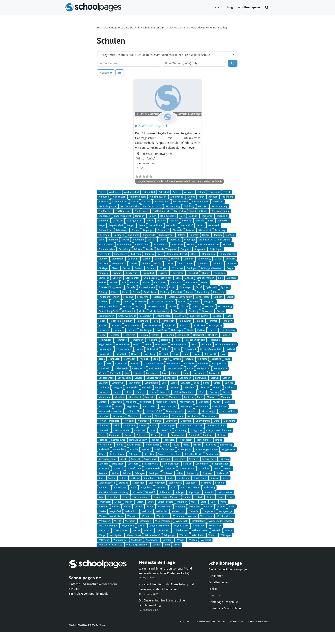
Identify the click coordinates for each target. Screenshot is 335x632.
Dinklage (103, 268)
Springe (214, 477)
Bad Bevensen (180, 201)
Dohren (127, 268)
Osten (153, 425)
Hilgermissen (105, 344)
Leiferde (229, 382)
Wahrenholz (131, 511)
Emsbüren (191, 282)
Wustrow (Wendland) (137, 544)
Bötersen (113, 239)
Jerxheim (202, 358)
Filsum (114, 292)
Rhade (218, 439)
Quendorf (194, 435)
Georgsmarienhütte (109, 306)
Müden (216, 401)
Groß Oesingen (106, 315)
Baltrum (193, 215)
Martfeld (149, 397)
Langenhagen (154, 377)
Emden (146, 282)
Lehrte (216, 382)
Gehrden (194, 301)
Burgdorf (185, 249)
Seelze (216, 468)
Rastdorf (221, 435)
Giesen (172, 306)
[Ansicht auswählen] (120, 72)
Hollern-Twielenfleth (210, 349)
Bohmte (194, 234)
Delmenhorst (119, 263)
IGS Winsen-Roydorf (151, 125)
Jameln (165, 358)
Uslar (193, 501)
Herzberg (152, 339)
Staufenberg (175, 482)
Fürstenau (158, 296)
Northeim (129, 420)
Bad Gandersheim (129, 206)
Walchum (147, 511)
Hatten (201, 330)
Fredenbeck (150, 292)
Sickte (179, 473)
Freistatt (177, 292)
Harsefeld (118, 330)
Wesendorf (145, 520)
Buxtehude (104, 253)
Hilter (148, 344)
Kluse (190, 368)
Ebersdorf (193, 272)
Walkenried (162, 511)
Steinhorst (104, 487)
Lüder (201, 392)
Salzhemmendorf (107, 458)
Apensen (213, 196)
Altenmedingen (138, 196)
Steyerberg (146, 487)
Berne (142, 225)
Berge (102, 225)
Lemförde (104, 387)
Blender (190, 230)
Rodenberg (226, 444)
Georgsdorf (209, 301)
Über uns (215, 595)
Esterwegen (185, 287)
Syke (101, 497)
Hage (228, 315)
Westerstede (198, 520)
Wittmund (104, 539)
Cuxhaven (133, 258)
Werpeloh (130, 520)
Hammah (213, 320)
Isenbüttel (114, 358)
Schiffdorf (133, 463)
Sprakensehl (200, 477)
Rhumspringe (134, 444)
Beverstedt (214, 225)
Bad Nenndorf (123, 211)
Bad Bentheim (161, 201)
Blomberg (220, 230)
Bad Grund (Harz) (152, 206)
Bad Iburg (189, 206)
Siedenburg (193, 473)
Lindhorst (230, 387)
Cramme (103, 258)
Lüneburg (214, 392)
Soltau (123, 477)
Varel (213, 501)
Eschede (130, 287)
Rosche (134, 449)
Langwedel (200, 377)
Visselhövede (164, 506)
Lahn (186, 373)
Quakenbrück (177, 435)
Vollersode (194, 506)
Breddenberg (124, 244)
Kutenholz (115, 373)
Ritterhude (210, 444)
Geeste (127, 301)
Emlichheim (160, 282)
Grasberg (193, 311)
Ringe (186, 444)
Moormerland (187, 401)
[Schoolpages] (93, 7)
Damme (175, 258)
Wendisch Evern (225, 516)
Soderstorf (222, 473)
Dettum (169, 263)
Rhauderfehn (105, 444)
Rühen (102, 454)
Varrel (223, 501)
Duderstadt (149, 272)
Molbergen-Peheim (166, 401)
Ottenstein (140, 430)
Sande (124, 458)
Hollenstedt (190, 349)
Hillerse (137, 344)
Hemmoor (121, 339)
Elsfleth (114, 282)
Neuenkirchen (219, 406)
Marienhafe (104, 397)
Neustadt (192, 411)
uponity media (98, 594)
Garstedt (103, 301)
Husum (196, 354)
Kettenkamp (173, 363)
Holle (177, 349)
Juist (109, 363)
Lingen (116, 392)
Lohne (128, 392)
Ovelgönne (196, 430)
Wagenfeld (115, 511)
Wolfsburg (136, 539)
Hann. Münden (153, 325)
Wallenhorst (178, 511)
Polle (163, 435)
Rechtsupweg (118, 439)
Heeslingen (129, 334)
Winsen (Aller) (134, 535)
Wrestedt (167, 539)
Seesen (227, 468)
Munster (229, 401)
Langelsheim (124, 377)
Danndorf (188, 258)
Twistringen (105, 501)
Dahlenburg (161, 258)
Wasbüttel (147, 516)
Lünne (226, 392)
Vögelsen (180, 506)
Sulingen (180, 492)
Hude (185, 354)
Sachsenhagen (117, 454)
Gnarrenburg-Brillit (108, 311)
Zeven (177, 544)
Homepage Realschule (223, 602)
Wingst (102, 535)
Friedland (128, 296)
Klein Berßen (155, 368)
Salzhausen (212, 454)
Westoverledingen (108, 525)
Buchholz (227, 244)
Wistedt (212, 535)
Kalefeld (135, 363)
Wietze (136, 530)
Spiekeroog (183, 477)
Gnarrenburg (225, 306)
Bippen (135, 230)
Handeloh (227, 320)
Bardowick (207, 215)
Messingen (116, 401)
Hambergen (168, 320)
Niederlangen (208, 411)
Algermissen (119, 196)
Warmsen (132, 516)
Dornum (151, 268)
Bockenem (104, 234)
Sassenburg (150, 458)
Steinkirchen (120, 487)
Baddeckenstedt (122, 215)
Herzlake (165, 339)
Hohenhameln (123, 349)
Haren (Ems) (215, 325)
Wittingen (226, 535)
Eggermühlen (132, 277)
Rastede (103, 439)
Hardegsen (199, 325)
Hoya (175, 354)
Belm (210, 220)
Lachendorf (152, 373)
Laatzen (138, 373)
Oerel (216, 420)
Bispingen (148, 230)
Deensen (230, 258)
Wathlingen (162, 516)
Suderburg (209, 487)
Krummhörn (220, 368)
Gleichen (209, 306)
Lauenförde (134, 382)
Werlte (117, 520)
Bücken (138, 249)
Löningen (140, 392)
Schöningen (202, 463)
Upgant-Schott (165, 501)
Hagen (102, 320)
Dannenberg (204, 258)
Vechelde (103, 506)
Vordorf (221, 506)
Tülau (220, 497)
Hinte (194, 344)
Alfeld (227, 192)
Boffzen (181, 234)
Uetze (151, 501)
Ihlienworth (210, 354)
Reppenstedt (185, 439)
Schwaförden (134, 468)
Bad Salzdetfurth (198, 211)
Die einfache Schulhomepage (228, 569)
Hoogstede (121, 354)
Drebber (117, 272)
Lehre (206, 382)
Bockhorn (119, 234)
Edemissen (219, 272)
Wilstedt (216, 530)
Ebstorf (206, 272)
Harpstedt (104, 330)
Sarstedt (135, 458)
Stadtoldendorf (157, 482)
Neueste (105, 72)
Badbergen (104, 215)
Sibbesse (167, 473)
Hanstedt (184, 325)
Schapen (193, 458)
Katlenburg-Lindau (153, 363)
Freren (189, 292)
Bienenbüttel (105, 230)
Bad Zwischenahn (220, 211)
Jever (227, 358)
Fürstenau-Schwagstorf (180, 296)
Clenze (194, 253)
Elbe (220, 277)
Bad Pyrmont (141, 211)
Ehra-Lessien (150, 277)
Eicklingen (166, 277)
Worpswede (152, 539)
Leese (174, 382)
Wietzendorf (163, 530)
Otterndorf (165, 430)
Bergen (130, 225)
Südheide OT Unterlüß (143, 492)
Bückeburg (124, 249)
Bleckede (177, 230)
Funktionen (216, 576)
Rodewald (104, 449)
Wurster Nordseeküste (110, 544)
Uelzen (139, 501)
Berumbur (171, 225)
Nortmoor (143, 420)
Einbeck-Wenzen (205, 277)
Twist (230, 497)
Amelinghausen (158, 196)
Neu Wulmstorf (168, 406)
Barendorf (222, 215)
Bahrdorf (139, 215)
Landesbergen (106, 377)
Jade (155, 358)
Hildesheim (215, 339)
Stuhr (173, 487)
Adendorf (164, 192)
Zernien (156, 544)
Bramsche (175, 239)
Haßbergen (177, 330)
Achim (102, 192)
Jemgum (189, 358)
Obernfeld (186, 420)
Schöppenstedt (220, 463)
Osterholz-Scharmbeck (190, 425)
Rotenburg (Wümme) (207, 449)
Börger (205, 234)
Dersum (146, 263)
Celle (160, 253)
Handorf (103, 325)
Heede (102, 334)
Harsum (132, 330)
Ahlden (201, 192)
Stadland (123, 482)
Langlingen (185, 377)
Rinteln (197, 444)
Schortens (104, 468)
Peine (154, 435)
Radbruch (208, 435)
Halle (155, 320)
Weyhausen (128, 525)
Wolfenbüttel (120, 539)
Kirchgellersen (219, 363)
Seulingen (154, 473)
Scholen (187, 463)
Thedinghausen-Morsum (166, 497)
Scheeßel (103, 463)
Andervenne (176, 196)
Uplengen (182, 501)
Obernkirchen (202, 420)
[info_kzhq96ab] (167, 121)
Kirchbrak (189, 363)
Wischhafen (198, 535)
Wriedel (180, 539)
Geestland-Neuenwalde (162, 301)
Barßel (150, 220)
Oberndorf (171, 420)
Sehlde (114, 473)
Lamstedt (214, 373)
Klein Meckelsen (174, 368)
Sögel (101, 477)
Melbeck (188, 397)
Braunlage (189, 239)
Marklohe (120, 397)
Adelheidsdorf (131, 192)
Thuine (186, 497)
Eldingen (231, 277)
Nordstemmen (209, 416)
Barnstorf (118, 220)
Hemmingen (105, 339)
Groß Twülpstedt (127, 315)
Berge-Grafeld (116, 225)
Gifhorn (184, 306)
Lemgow (117, 387)
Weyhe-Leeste (181, 525)
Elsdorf (102, 282)
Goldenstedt (128, 311)
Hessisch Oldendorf (194, 339)
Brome (190, 244)
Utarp (204, 501)
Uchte (118, 501)
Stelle (133, 487)
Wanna (102, 516)
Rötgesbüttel (228, 449)
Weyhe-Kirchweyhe (159, 525)
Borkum (217, 234)
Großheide (180, 315)
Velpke (127, 506)
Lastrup (215, 377)
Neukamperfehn (174, 411)
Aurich (134, 201)
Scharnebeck (209, 458)
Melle (200, 397)
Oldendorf (104, 425)
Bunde (149, 249)
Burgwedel (199, 249)
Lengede (146, 387)
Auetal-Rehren (119, 201)
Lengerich (160, 387)
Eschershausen (147, 287)
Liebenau (174, 387)
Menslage (212, 397)
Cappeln (149, 253)
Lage (164, 373)
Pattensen (141, 435)
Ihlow (223, 354)
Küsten (102, 373)
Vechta (115, 506)
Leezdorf (185, 382)
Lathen (226, 377)
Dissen (115, 268)
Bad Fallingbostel (107, 206)
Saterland (165, 458)
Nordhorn (192, 416)
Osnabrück (129, 425)
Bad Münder (105, 211)
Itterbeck (144, 358)
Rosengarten (184, 449)
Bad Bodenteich (200, 201)
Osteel (142, 425)
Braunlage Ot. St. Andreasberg (214, 239)
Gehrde (182, 301)
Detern (157, 263)
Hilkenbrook (122, 344)
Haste (190, 330)
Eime (178, 277)
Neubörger (186, 406)
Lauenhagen (151, 382)
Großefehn (145, 315)
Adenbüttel (149, 192)
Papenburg (115, 435)
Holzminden (105, 354)
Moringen (204, 401)
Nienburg (103, 416)
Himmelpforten (179, 344)
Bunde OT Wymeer (167, 249)
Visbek (150, 506)
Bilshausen (121, 230)
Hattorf (213, 330)
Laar (127, 373)
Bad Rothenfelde (161, 211)
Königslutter (203, 368)
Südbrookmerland (190, 487)
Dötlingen (192, 268)
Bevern (200, 225)
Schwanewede (152, 468)
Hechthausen (228, 330)
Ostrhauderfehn (121, 430)
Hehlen (155, 334)
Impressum (236, 621)
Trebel (210, 497)
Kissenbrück (138, 368)
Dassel (218, 258)
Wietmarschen (120, 530)
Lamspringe (199, 373)
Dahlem (147, 258)
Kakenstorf (121, 363)
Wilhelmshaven (200, 530)
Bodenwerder (166, 234)
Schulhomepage (249, 7)
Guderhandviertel (199, 315)
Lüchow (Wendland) (183, 392)
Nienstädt (133, 416)
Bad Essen (218, 201)
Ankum (191, 196)
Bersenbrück (155, 225)
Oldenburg (229, 420)
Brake (163, 239)
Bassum (174, 220)
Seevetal (103, 473)
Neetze (118, 406)
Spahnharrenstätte (153, 477)
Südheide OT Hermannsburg (113, 492)
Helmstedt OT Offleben (205, 334)
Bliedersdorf (204, 230)
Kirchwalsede (121, 368)
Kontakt (185, 621)
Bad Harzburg (172, 206)
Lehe (196, 382)
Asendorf (103, 201)
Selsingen (140, 473)
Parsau (128, 435)
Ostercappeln (168, 425)
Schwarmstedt (186, 468)
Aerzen (176, 192)
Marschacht (135, 397)
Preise (213, 589)
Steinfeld (219, 482)
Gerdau (127, 306)
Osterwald (104, 430)
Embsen (134, 282)
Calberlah (136, 253)
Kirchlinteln (104, 368)
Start (218, 7)
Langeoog (170, 377)
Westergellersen (163, 520)
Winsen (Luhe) (152, 535)
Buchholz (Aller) (107, 249)
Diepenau (217, 263)
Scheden (224, 458)
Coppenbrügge (227, 253)
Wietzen (148, 530)
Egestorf (117, 277)
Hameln (199, 320)
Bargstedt (104, 220)
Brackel (151, 239)
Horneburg (149, 354)
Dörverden (177, 268)
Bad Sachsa (180, 211)
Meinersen (174, 397)
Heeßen (144, 334)
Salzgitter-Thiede (193, 454)
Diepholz (231, 263)
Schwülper (203, 468)
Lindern (217, 387)
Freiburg (164, 292)
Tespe (126, 497)
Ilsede (102, 358)
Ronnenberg (119, 449)
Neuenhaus (202, 406)
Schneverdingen (170, 463)
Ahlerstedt (214, 192)
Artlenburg (227, 196)
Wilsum (229, 530)
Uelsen (128, 501)
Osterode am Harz (216, 425)
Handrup (116, 325)
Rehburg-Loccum (138, 439)
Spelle (171, 477)
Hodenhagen (105, 349)
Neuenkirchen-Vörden (110, 411)
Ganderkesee (202, 296)
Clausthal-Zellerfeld (177, 253)
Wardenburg (116, 516)
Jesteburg (216, 358)
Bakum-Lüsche (168, 215)
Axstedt (146, 201)
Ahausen (188, 192)
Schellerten (118, 463)
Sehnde (127, 473)
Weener (192, 516)
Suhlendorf (165, 492)
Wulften (193, 539)
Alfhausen (104, 196)
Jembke (177, 358)
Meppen (225, 397)
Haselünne (161, 330)
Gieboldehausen (156, 306)
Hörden (135, 354)
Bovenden (138, 239)
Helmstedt (183, 334)
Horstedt (164, 354)
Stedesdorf (191, 482)
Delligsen (103, 263)
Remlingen (169, 439)
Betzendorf (187, 225)
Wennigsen (104, 520)
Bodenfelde (149, 234)
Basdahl (161, 220)
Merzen (102, 401)
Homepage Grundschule (225, 608)
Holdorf (166, 349)
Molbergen (146, 401)
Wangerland (208, 511)
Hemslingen (137, 339)
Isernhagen (129, 358)
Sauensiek (180, 458)
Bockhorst (133, 234)
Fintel (125, 292)
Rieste (176, 444)
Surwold (208, 492)
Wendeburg (206, 516)
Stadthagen (138, 482)
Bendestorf (223, 220)
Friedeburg (219, 292)
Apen (201, 196)
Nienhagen (118, 416)
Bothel (125, 239)
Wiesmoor (104, 530)
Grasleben (207, 311)
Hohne (139, 349)
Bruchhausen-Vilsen (208, 244)
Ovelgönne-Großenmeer (219, 430)
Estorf (199, 287)
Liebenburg (189, 387)
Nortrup (157, 420)
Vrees (232, 506)
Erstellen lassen (219, 582)
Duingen (163, 272)
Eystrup (225, 287)
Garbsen (218, 296)
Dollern (138, 268)
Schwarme (169, 468)
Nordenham (161, 416)
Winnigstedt (116, 535)
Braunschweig (106, 244)
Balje (182, 215)
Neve (72, 624)
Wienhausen (215, 525)
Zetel (167, 544)
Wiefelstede (198, 525)
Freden (136, 292)
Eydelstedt (211, 287)
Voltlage (208, 506)
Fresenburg (203, 292)
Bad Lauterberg (219, 206)
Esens (162, 287)
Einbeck (189, 277)
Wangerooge (225, 511)
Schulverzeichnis (258, 621)
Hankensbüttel (133, 325)
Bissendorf (163, 230)
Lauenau (103, 382)
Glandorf (196, 306)
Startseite (102, 27)
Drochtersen (131, 272)
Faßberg (103, 292)
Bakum (152, 215)
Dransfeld (104, 272)
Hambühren (184, 320)
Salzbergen (134, 454)
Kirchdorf (203, 363)
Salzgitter (149, 454)
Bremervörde (160, 244)
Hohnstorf (152, 349)
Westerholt (182, 520)
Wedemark (178, 516)
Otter (152, 430)
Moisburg (131, 401)
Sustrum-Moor (225, 492)
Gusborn (217, 315)
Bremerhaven (142, 244)
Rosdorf (146, 449)
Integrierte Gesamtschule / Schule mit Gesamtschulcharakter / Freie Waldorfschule (159, 27)
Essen (172, 287)
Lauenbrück (118, 382)
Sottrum (135, 477)
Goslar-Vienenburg (160, 311)
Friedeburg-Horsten (109, 296)
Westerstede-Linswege (220, 520)
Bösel (101, 239)
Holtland (230, 349)
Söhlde (112, 477)
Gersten (139, 306)
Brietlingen (177, 244)
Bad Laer (202, 206)
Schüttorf (118, 468)
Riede (166, 444)
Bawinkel (186, 220)
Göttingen (179, 311)
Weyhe (141, 525)
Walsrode (193, 511)
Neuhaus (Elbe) (134, 411)
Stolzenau (161, 487)
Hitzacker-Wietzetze (225, 344)
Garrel (229, 296)
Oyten (102, 435)
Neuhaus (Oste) (154, 411)
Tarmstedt (113, 497)
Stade (226, 477)
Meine (161, 397)
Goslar (142, 311)
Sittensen (208, 473)
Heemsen (115, 334)
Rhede (119, 444)
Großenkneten (163, 315)
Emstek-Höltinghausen (110, 287)
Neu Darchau (149, 406)
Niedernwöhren (228, 411)
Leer (164, 382)
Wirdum (184, 535)
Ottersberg (181, 430)
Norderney (177, 416)
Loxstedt (164, 392)
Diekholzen (202, 263)
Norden (147, 416)
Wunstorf (206, 539)
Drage (230, 268)
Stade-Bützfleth (107, 482)
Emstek (205, 282)
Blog (230, 7)
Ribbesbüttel (152, 444)
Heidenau (169, 334)
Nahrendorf (105, 406)
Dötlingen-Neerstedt (211, 268)
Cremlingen (118, 258)
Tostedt (199, 497)
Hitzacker (206, 344)
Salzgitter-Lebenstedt (169, 454)
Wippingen (169, 535)
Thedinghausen (141, 497)
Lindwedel (104, 392)
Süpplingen (194, 492)
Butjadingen (216, 249)
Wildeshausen (180, 530)
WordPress (98, 624)
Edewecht (104, 277)
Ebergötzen (178, 272)
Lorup (153, 392)
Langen (139, 377)
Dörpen (163, 268)
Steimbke (206, 482)
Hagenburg (142, 320)
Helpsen (225, 334)
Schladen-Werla (150, 463)
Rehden (155, 439)
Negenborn (132, 406)
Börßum (230, 234)
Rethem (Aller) (203, 439)
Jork (101, 363)
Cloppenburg (208, 253)
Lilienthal (204, 387)
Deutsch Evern (185, 263)
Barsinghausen (134, 220)
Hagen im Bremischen (121, 320)
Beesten (200, 220)
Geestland (140, 301)
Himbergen (161, 344)
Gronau (221, 311)
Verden (138, 506)
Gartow (116, 301)
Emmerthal (176, 282)
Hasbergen (146, 330)
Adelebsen (114, 192)
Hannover (170, 325)
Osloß (116, 425)
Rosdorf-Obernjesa (164, 449)
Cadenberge (120, 253)
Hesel (177, 339)
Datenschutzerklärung (210, 621)
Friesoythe (142, 296)
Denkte (133, 263)
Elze (124, 282)
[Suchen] (267, 7)
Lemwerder (132, 387)
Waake (102, 511)
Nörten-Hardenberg (109, 420)
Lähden (175, 373)
